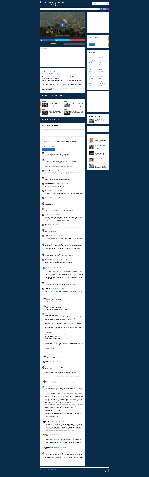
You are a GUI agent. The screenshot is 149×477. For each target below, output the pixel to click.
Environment (91, 81)
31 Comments (50, 73)
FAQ (57, 471)
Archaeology (91, 58)
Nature (100, 65)
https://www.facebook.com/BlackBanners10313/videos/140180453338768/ (58, 166)
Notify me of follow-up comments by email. (52, 143)
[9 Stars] (55, 43)
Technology (101, 85)
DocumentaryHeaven (52, 469)
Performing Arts (101, 69)
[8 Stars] (54, 43)
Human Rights (101, 57)
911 (89, 55)
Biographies (91, 64)
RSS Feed (61, 471)
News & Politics (101, 67)
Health (90, 87)
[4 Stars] (50, 43)
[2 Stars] (47, 43)
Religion (44, 73)
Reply (64, 152)
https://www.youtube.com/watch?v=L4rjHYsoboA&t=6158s (55, 155)
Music (100, 62)
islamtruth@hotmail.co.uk (70, 284)
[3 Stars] (49, 43)
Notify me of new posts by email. (50, 146)
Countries (90, 74)
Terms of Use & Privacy (50, 471)
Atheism (90, 62)
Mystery (100, 64)
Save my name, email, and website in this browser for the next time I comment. (59, 141)
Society (100, 78)
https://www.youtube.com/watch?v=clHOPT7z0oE (54, 162)
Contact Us (42, 471)
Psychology (101, 72)
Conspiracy (91, 72)
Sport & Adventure (102, 83)
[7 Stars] (53, 43)
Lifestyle (100, 58)
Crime (90, 69)
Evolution (90, 83)
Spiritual (100, 81)
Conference (91, 71)
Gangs (90, 85)
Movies (100, 60)
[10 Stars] (56, 43)
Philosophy (101, 71)
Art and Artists (91, 60)
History (100, 55)
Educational (91, 80)
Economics (91, 78)
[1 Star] (46, 43)
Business (90, 65)
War (99, 87)
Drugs (90, 76)
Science (100, 76)
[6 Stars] (52, 43)
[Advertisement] (62, 58)
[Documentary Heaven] (53, 5)
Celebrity (90, 67)
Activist (90, 57)
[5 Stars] (51, 43)
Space (100, 80)
